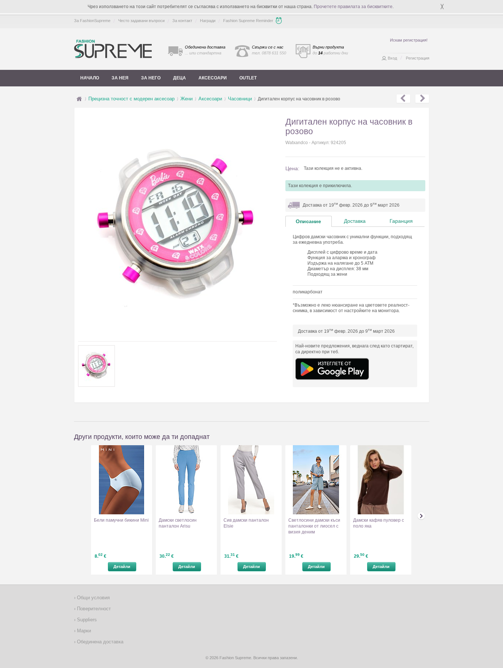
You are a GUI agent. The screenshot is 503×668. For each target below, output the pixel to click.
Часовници (240, 98)
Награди (207, 20)
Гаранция (401, 221)
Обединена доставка (99, 641)
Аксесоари (212, 78)
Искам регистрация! (409, 40)
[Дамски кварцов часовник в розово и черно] (403, 98)
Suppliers (86, 619)
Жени (186, 98)
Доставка (355, 221)
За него (151, 78)
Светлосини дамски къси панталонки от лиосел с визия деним (314, 526)
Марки (83, 630)
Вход (392, 58)
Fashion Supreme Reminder (248, 20)
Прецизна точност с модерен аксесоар (131, 98)
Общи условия (92, 597)
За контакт (182, 20)
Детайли (121, 566)
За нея (120, 78)
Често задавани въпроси (141, 20)
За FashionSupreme (92, 20)
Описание (308, 221)
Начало (89, 78)
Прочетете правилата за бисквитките (353, 6)
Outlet (248, 78)
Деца (179, 78)
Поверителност (93, 608)
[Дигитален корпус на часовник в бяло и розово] (422, 98)
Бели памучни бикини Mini (121, 520)
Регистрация (417, 58)
